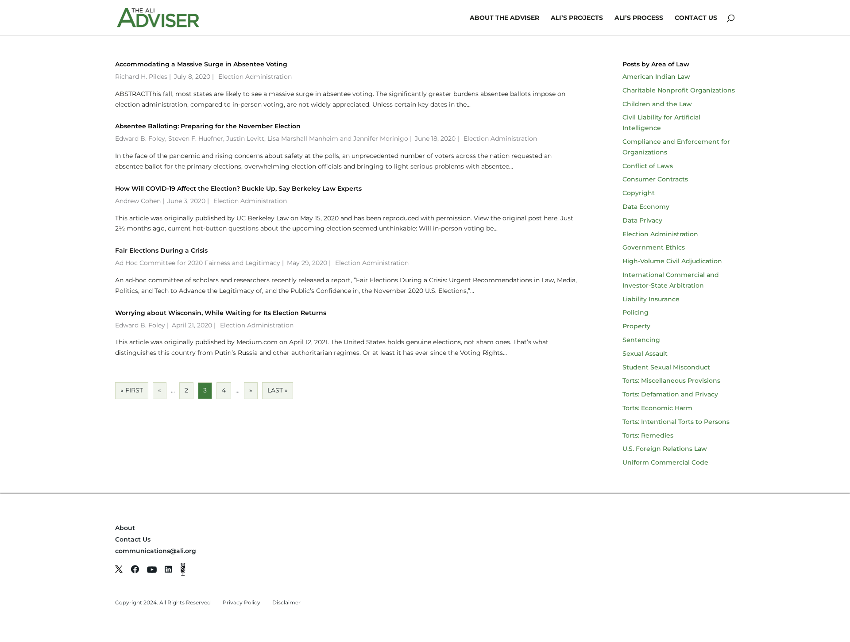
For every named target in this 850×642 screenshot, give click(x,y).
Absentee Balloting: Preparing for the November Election (208, 126)
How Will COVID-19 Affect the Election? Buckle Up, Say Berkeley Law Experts (238, 188)
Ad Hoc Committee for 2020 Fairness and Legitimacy (197, 263)
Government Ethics (653, 247)
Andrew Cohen (138, 201)
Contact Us (696, 18)
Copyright (638, 193)
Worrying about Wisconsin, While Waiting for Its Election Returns (220, 313)
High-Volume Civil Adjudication (672, 261)
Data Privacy (642, 220)
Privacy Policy (241, 602)
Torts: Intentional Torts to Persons (676, 422)
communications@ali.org (155, 551)
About (125, 528)
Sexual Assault (645, 354)
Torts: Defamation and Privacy (670, 394)
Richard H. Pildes (141, 77)
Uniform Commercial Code (665, 462)
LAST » (277, 390)
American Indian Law (656, 77)
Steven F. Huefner (195, 138)
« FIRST (131, 390)
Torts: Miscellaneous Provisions (671, 380)
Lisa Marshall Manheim (302, 138)
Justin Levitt (245, 138)
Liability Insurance (651, 299)
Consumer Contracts (655, 179)
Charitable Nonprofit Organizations (678, 90)
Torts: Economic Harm (657, 408)
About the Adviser (504, 18)
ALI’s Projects (577, 18)
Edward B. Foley (140, 138)
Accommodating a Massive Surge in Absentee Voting (201, 64)
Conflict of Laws (647, 166)
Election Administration (255, 77)
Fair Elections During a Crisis (161, 250)
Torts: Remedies (647, 435)
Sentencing (641, 340)
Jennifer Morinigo (380, 138)
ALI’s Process (638, 18)
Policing (635, 312)
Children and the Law (657, 104)
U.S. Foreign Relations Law (664, 449)
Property (636, 326)
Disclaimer (286, 602)
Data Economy (645, 207)
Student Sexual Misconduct (666, 367)
